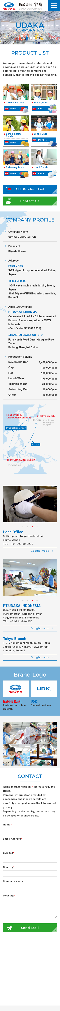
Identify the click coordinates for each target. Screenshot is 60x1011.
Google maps (40, 550)
